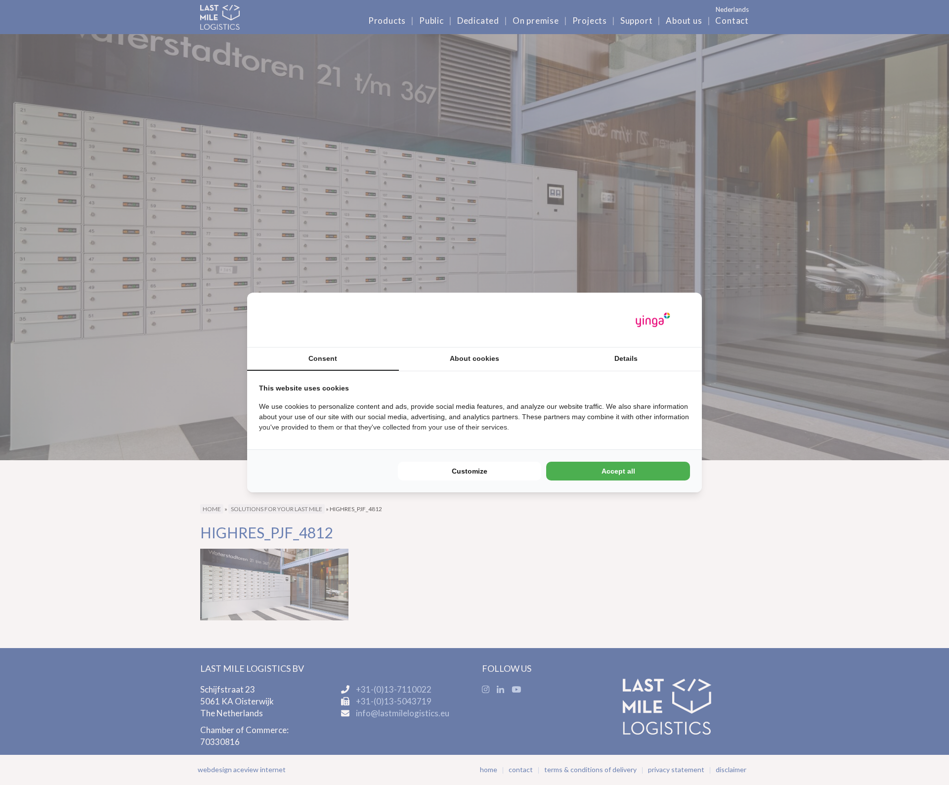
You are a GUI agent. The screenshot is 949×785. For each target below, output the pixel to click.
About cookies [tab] (474, 358)
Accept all (618, 471)
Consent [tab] (322, 358)
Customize (469, 471)
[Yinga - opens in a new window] (653, 320)
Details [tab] (626, 358)
